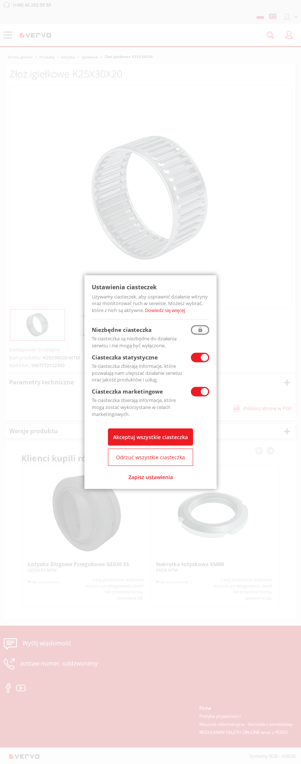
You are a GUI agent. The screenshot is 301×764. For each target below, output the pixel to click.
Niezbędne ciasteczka (122, 329)
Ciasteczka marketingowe (127, 391)
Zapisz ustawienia (150, 477)
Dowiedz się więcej (165, 310)
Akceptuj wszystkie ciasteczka (150, 437)
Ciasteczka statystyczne (125, 357)
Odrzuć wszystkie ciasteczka (150, 457)
